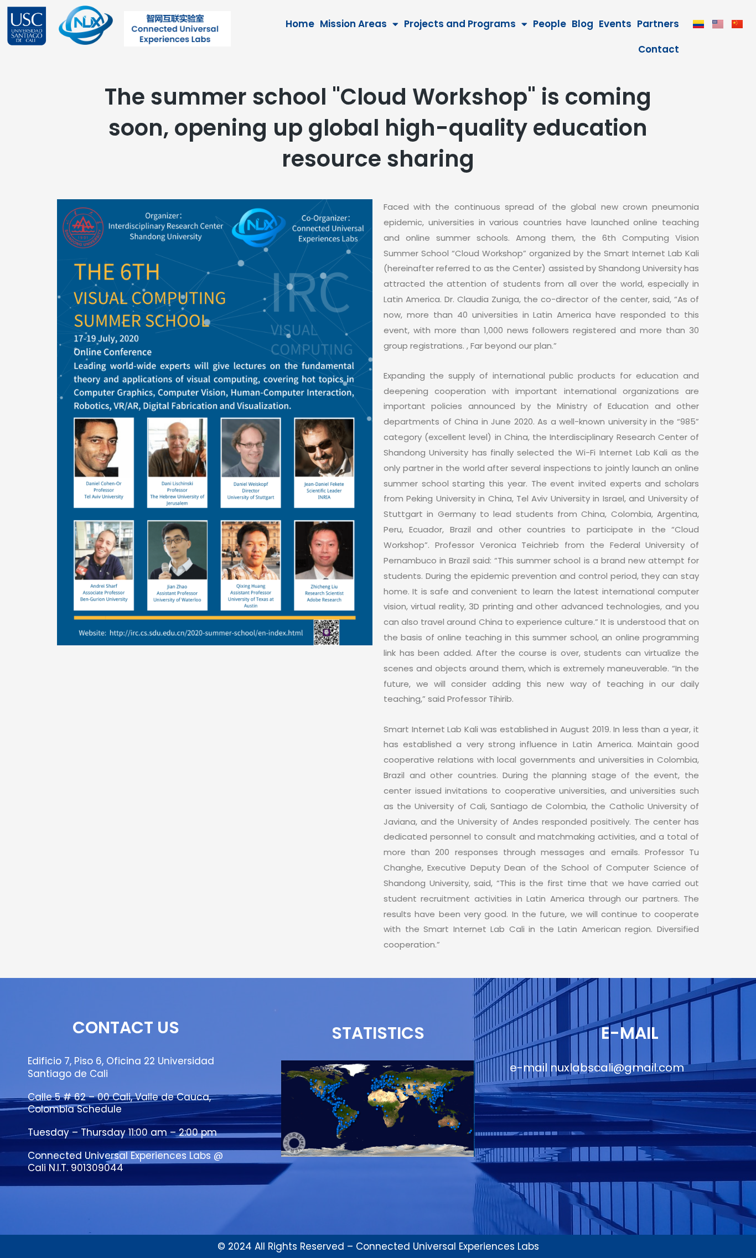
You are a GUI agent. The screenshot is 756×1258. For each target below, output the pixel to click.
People (549, 23)
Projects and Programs (460, 23)
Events (615, 23)
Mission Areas (353, 23)
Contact (658, 49)
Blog (582, 23)
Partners (658, 23)
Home (300, 23)
